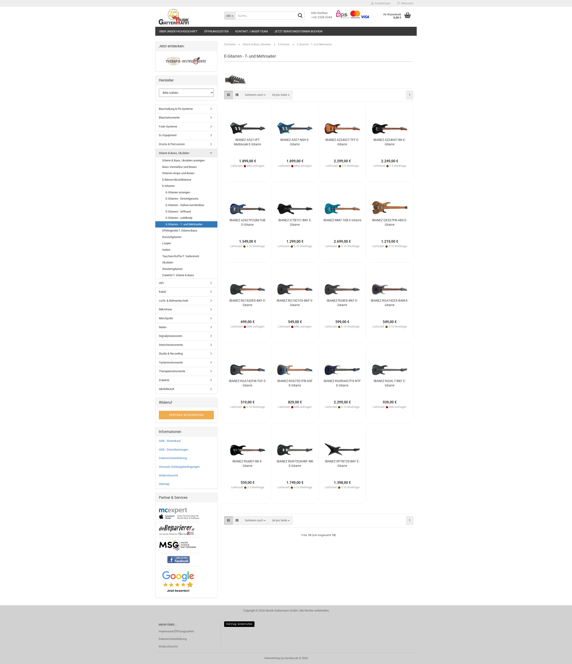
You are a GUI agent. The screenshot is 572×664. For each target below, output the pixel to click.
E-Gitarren (168, 186)
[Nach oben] (559, 657)
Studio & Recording (171, 353)
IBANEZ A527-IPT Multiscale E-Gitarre (247, 142)
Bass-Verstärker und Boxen (179, 167)
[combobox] (255, 95)
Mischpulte (166, 318)
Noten (162, 327)
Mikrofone (165, 309)
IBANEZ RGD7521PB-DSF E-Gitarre (295, 383)
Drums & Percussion (172, 144)
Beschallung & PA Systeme (176, 109)
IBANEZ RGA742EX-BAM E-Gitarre (389, 303)
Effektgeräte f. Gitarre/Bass (179, 230)
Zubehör (164, 380)
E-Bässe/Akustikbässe (176, 179)
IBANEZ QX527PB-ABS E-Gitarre (389, 222)
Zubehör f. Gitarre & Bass (178, 275)
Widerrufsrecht (168, 475)
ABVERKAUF (167, 389)
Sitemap (164, 484)
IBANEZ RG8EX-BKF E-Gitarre (342, 303)
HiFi (161, 283)
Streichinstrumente (171, 345)
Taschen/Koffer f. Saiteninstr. (181, 256)
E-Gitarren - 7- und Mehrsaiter (184, 224)
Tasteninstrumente (171, 362)
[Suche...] (300, 16)
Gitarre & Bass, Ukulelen (174, 153)
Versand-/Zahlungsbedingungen (179, 466)
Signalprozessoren (170, 336)
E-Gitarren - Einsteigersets (182, 198)
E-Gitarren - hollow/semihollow (185, 205)
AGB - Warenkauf (170, 441)
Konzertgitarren (171, 237)
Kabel (162, 291)
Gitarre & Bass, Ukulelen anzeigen (183, 160)
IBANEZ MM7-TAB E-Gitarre (342, 220)
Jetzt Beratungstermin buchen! (298, 31)
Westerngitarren (172, 269)
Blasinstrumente (169, 117)
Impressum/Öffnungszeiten (176, 631)
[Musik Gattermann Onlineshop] (188, 17)
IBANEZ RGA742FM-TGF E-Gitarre (247, 383)
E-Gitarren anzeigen (178, 192)
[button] (228, 95)
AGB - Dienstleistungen (173, 449)
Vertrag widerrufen (239, 624)
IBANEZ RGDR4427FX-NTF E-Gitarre (342, 383)
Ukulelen (167, 262)
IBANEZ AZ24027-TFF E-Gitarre (342, 142)
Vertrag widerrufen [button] (186, 415)
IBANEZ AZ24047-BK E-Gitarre (389, 142)
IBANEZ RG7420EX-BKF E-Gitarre (247, 303)
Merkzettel (406, 3)
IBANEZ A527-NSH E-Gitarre (294, 142)
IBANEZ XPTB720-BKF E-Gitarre (342, 463)
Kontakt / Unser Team (251, 31)
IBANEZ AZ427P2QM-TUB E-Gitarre (247, 222)
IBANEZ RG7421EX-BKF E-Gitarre (295, 303)
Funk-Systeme (168, 126)
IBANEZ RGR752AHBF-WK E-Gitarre (295, 463)
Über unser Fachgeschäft (178, 31)
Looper (166, 243)
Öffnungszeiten (216, 31)
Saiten (166, 249)
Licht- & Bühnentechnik (173, 300)
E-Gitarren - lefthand (178, 211)
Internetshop (272, 658)
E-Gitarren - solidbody (179, 217)
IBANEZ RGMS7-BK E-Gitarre (247, 463)
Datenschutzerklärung (173, 458)
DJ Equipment (168, 135)
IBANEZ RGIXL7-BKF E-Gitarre (390, 383)
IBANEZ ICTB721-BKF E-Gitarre (295, 222)
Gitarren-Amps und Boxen (178, 173)
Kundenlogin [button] (382, 3)
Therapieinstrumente (172, 371)
